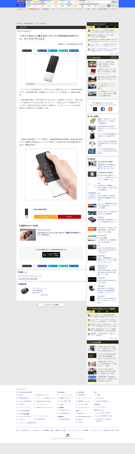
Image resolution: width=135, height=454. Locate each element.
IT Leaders (21, 404)
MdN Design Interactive (84, 416)
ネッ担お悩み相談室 (24, 410)
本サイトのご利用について (23, 430)
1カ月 (114, 27)
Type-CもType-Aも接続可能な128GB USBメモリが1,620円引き (107, 144)
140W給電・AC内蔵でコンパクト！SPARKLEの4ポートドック (107, 222)
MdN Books (81, 413)
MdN (77, 410)
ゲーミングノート (79, 9)
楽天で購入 (69, 216)
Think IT (20, 395)
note (65, 50)
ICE (95, 392)
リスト (34, 50)
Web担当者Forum (23, 398)
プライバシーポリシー (74, 430)
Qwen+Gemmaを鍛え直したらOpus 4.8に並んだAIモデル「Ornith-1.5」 (107, 250)
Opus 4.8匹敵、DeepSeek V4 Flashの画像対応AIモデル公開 (107, 198)
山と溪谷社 (60, 407)
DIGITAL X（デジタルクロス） (45, 407)
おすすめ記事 (96, 342)
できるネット (22, 419)
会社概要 (85, 430)
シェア (43, 50)
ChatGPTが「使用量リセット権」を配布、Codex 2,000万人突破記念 (107, 188)
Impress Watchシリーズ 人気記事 (103, 309)
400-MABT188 (40, 209)
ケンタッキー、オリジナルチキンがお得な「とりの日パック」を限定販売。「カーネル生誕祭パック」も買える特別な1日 (104, 321)
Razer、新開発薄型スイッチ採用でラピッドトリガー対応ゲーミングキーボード (107, 260)
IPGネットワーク (99, 410)
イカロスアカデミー (83, 407)
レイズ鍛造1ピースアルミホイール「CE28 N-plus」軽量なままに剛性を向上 (107, 93)
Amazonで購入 (45, 216)
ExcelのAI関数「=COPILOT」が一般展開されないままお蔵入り (107, 240)
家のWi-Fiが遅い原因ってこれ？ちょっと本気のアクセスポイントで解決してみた (107, 177)
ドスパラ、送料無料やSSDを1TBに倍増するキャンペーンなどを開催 (107, 206)
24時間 (99, 27)
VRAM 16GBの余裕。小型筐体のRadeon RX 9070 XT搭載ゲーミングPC (107, 272)
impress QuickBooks (102, 401)
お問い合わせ (37, 430)
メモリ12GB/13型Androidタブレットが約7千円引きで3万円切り (107, 151)
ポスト (28, 50)
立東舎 (61, 404)
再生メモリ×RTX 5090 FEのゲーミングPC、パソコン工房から (107, 301)
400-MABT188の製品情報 (27, 279)
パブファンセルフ (102, 407)
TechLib (80, 422)
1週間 (106, 27)
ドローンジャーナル (24, 407)
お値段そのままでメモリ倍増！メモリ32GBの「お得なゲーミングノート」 (107, 72)
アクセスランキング (98, 24)
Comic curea (100, 398)
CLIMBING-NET (64, 413)
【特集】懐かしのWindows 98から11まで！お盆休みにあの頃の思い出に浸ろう (107, 379)
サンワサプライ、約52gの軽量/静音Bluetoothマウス (39, 290)
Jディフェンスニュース (84, 398)
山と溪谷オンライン (65, 410)
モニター (54, 9)
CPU (94, 9)
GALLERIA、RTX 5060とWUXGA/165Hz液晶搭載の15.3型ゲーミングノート (106, 290)
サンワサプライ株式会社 (30, 89)
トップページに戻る (51, 305)
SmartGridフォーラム (42, 395)
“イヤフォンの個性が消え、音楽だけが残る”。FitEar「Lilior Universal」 (107, 64)
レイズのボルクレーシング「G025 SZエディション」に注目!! (107, 86)
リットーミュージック (66, 395)
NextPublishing (40, 419)
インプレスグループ (96, 430)
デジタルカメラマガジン (25, 416)
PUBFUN (97, 404)
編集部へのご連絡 (61, 430)
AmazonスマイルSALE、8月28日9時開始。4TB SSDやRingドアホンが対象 (107, 230)
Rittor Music (61, 392)
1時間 (91, 27)
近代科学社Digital (65, 419)
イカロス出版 (80, 392)
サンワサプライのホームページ (30, 276)
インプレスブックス (42, 416)
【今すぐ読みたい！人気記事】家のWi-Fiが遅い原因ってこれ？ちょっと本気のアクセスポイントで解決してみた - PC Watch (104, 46)
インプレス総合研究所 (24, 401)
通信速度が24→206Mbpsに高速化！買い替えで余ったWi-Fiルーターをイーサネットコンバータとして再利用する (104, 41)
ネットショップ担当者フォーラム (45, 398)
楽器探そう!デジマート (66, 398)
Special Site (96, 57)
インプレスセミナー (42, 404)
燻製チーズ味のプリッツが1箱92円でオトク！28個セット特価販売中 (107, 121)
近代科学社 (60, 416)
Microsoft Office (102, 9)
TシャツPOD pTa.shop (103, 413)
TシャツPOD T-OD (65, 401)
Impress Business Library (43, 401)
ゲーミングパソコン (65, 9)
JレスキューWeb (83, 404)
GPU (88, 9)
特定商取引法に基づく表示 (111, 430)
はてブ (54, 50)
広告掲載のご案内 (48, 430)
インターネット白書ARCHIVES (27, 423)
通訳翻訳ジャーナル (83, 401)
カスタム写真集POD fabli (104, 416)
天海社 (98, 395)
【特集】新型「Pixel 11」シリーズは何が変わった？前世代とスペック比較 (107, 364)
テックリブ (79, 419)
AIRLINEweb (81, 395)
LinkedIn (75, 50)
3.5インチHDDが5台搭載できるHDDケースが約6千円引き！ (107, 136)
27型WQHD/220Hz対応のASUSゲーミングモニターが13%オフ (107, 129)
